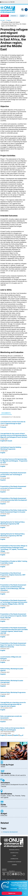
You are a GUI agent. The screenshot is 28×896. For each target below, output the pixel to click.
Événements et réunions (11, 417)
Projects (8, 20)
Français (3, 427)
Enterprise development (10, 832)
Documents (6, 413)
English (2, 441)
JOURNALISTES (14, 858)
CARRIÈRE (14, 864)
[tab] (6, 413)
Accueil (2, 20)
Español (3, 480)
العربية (21, 735)
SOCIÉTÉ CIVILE (14, 852)
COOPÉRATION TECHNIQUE (14, 861)
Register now (12, 893)
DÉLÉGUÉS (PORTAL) (14, 849)
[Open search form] (22, 9)
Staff (14, 855)
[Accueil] (7, 9)
